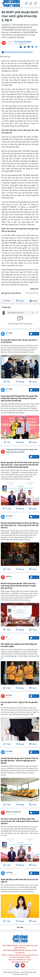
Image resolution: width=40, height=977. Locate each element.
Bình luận (7, 307)
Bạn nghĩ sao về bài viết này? (11, 293)
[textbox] (19, 312)
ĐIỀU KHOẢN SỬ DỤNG (11, 972)
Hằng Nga (8, 576)
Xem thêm (20, 927)
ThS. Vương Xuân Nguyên (22, 42)
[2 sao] (29, 293)
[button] (32, 382)
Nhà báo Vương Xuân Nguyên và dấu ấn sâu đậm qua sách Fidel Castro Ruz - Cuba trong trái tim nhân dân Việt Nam (20, 525)
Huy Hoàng (9, 333)
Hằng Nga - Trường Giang (13, 812)
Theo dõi (34, 334)
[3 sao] (32, 293)
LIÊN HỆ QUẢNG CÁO (20, 974)
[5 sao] (37, 293)
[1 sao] (26, 293)
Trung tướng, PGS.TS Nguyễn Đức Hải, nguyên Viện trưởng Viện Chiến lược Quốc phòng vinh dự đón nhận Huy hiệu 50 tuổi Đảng (19, 398)
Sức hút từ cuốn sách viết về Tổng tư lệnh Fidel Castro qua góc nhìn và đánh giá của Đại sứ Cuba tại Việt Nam (19, 821)
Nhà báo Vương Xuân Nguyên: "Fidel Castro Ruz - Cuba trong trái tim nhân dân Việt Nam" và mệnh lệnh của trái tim (18, 586)
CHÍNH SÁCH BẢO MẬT (29, 972)
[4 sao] (34, 293)
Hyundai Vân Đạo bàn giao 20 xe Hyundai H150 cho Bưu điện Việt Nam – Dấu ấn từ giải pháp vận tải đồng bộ (19, 761)
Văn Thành (9, 695)
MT (7, 637)
